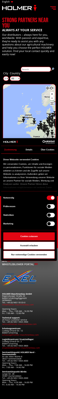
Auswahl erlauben (29, 245)
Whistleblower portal (18, 264)
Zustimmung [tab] (10, 149)
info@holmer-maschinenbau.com (18, 305)
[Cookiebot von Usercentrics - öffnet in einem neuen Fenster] (42, 142)
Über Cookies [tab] (47, 149)
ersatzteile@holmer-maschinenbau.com (21, 348)
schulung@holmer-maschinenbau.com (20, 335)
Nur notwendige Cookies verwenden (29, 254)
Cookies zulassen (29, 236)
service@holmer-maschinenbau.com (19, 324)
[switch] (51, 206)
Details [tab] (29, 149)
